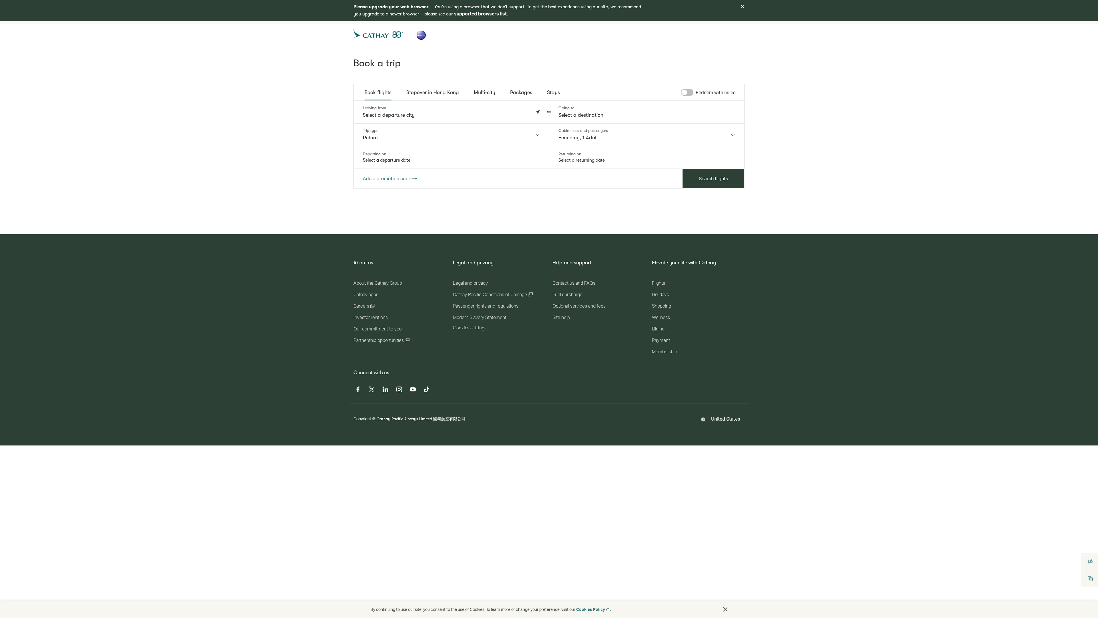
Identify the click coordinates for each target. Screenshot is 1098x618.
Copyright (362, 418)
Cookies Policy (590, 609)
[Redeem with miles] (687, 92)
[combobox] (451, 134)
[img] (743, 7)
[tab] (378, 92)
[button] (549, 112)
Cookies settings (469, 327)
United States (725, 419)
